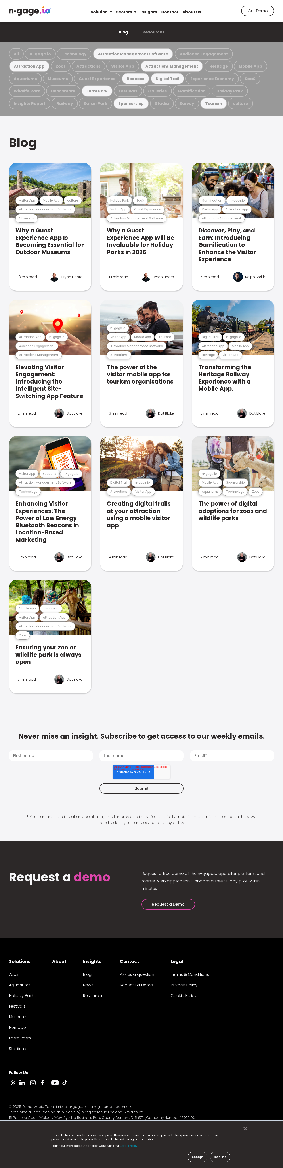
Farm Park (97, 91)
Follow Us (18, 1072)
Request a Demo (168, 904)
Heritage (218, 66)
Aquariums (25, 78)
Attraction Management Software (133, 54)
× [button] (244, 1129)
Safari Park (95, 103)
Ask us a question (137, 974)
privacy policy (171, 822)
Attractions (88, 66)
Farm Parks (20, 1038)
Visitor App (122, 66)
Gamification (192, 91)
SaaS (250, 78)
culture (240, 103)
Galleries (157, 91)
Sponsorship (131, 103)
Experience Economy (212, 78)
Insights (148, 12)
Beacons (135, 78)
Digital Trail (167, 78)
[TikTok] (67, 1085)
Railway (64, 103)
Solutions (19, 961)
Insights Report (30, 103)
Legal (177, 961)
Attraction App (29, 66)
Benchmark (63, 91)
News (88, 985)
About (59, 961)
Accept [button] (197, 1157)
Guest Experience (97, 78)
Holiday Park (229, 91)
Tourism (213, 103)
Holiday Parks (22, 995)
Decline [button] (220, 1157)
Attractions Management (171, 66)
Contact (169, 12)
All (16, 54)
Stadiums (18, 1048)
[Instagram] (35, 1085)
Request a (59, 878)
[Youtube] (56, 1085)
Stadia (162, 103)
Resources (153, 32)
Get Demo (258, 10)
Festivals (128, 91)
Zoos (61, 66)
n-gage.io (40, 54)
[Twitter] (14, 1085)
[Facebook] (46, 1085)
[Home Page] (30, 11)
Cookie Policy (184, 995)
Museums (58, 78)
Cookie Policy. (129, 1146)
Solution (99, 12)
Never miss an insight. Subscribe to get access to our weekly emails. (141, 736)
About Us (191, 12)
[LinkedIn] (24, 1085)
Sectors (124, 12)
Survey (187, 103)
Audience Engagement (204, 54)
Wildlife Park (27, 91)
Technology (74, 54)
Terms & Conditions (190, 974)
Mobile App (250, 66)
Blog (123, 32)
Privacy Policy (184, 985)
